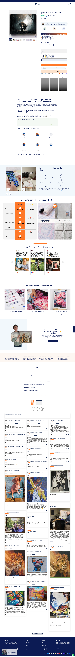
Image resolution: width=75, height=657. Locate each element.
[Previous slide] (7, 194)
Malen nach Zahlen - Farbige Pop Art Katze (13, 586)
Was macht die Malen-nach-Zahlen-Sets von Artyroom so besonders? (35, 378)
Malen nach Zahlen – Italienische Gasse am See (36, 420)
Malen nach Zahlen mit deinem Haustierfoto (35, 432)
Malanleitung (44, 645)
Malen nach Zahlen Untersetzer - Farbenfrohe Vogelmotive (16, 434)
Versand (50, 20)
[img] (14, 401)
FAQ (42, 642)
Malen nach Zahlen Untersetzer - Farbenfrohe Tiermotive (60, 452)
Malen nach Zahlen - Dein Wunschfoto (57, 420)
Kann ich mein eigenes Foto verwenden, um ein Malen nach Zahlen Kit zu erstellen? (37, 381)
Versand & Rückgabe (45, 646)
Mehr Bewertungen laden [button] (37, 633)
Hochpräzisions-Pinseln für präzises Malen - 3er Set (15, 446)
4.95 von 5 (15, 401)
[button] (41, 23)
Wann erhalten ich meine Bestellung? (30, 387)
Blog (27, 645)
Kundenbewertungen (45, 649)
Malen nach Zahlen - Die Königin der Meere (13, 420)
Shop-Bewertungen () (18, 414)
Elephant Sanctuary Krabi (52, 121)
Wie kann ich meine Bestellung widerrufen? (31, 390)
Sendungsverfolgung (45, 648)
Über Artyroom (28, 642)
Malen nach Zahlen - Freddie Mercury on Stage (36, 472)
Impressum (28, 648)
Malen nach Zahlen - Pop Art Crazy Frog (35, 551)
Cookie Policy (28, 649)
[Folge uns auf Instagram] (57, 647)
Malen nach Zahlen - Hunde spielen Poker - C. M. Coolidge (38, 461)
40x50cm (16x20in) (47, 44)
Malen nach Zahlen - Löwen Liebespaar (13, 545)
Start (5, 8)
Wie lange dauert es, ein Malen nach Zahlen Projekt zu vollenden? (34, 384)
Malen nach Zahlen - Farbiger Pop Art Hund (35, 540)
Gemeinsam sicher (29, 646)
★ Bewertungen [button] (74, 329)
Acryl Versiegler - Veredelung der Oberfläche (50, 67)
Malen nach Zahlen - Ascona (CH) (12, 459)
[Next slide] (10, 194)
